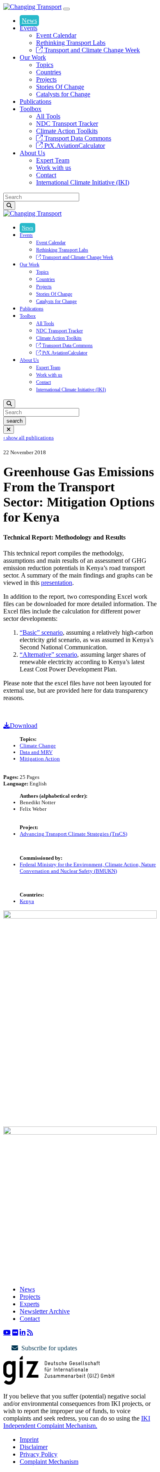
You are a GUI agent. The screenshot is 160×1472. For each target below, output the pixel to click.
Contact (46, 175)
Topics (44, 64)
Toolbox (30, 108)
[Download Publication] (80, 916)
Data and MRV (36, 752)
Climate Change (38, 746)
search (15, 421)
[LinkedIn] (22, 1332)
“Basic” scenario (41, 632)
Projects (46, 79)
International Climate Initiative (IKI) (82, 182)
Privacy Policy (38, 1454)
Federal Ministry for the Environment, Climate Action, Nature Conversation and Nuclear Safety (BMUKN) (88, 867)
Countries (48, 72)
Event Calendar (56, 35)
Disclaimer (34, 1446)
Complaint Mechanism (49, 1461)
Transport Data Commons (77, 138)
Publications (35, 101)
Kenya (27, 901)
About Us (32, 152)
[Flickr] (15, 1332)
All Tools (48, 116)
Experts (29, 1303)
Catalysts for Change (63, 94)
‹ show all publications (28, 438)
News (29, 20)
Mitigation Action (40, 759)
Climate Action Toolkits (67, 130)
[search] (9, 205)
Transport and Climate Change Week (91, 50)
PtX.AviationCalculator (74, 145)
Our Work (33, 57)
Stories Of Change (60, 86)
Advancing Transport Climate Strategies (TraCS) (73, 834)
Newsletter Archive (45, 1311)
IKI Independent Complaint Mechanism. (76, 1422)
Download (23, 725)
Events (28, 28)
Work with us (53, 167)
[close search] (8, 429)
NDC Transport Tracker (67, 123)
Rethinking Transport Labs (70, 42)
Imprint (29, 1439)
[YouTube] (7, 1332)
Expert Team (52, 160)
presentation (56, 582)
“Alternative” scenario (48, 654)
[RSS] (30, 1332)
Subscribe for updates (49, 1348)
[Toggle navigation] (66, 9)
